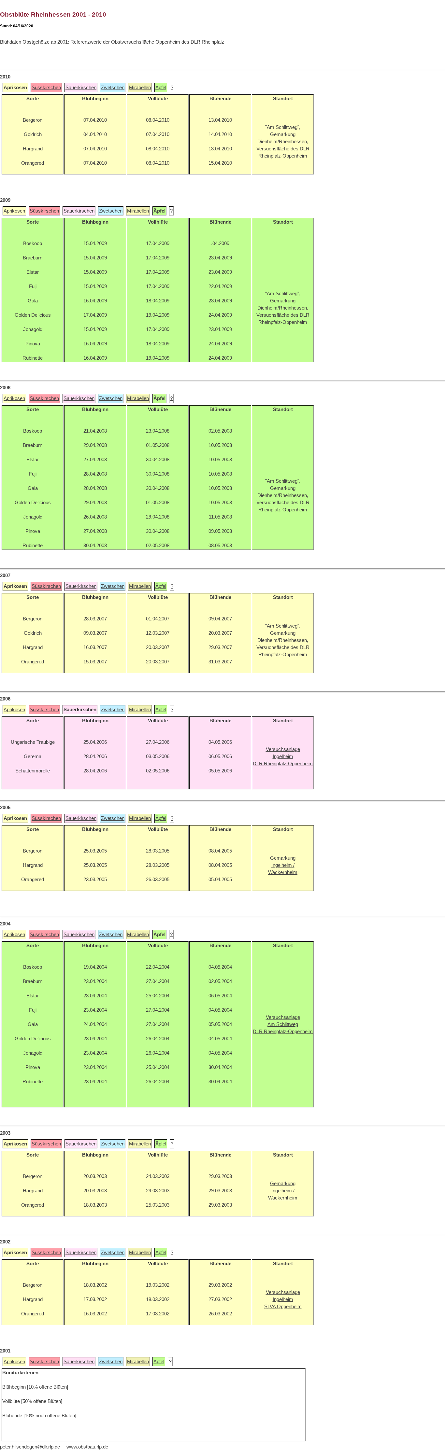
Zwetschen (112, 87)
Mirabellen (140, 87)
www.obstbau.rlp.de (87, 1446)
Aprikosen (14, 211)
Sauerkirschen (80, 87)
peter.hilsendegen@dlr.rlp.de (30, 1446)
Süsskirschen (46, 87)
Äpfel (160, 87)
